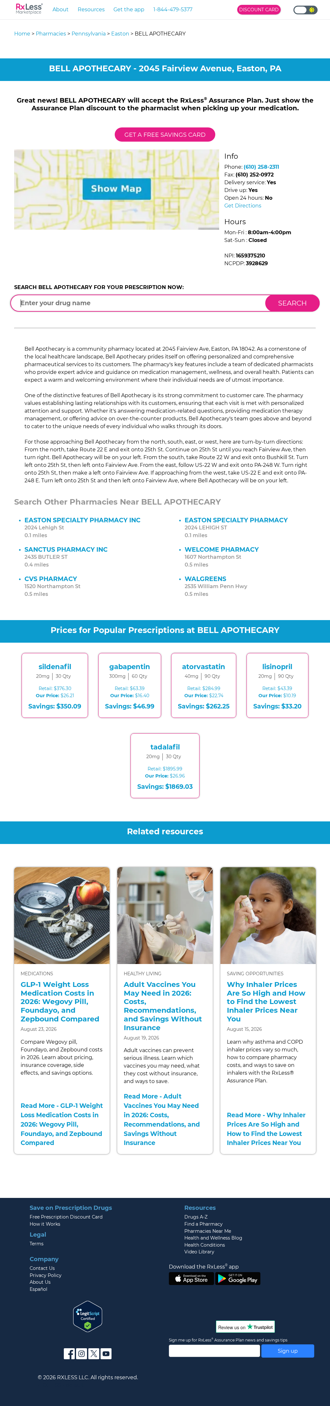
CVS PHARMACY (50, 579)
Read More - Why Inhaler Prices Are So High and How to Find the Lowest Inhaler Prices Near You (266, 1129)
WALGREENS (205, 579)
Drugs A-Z (196, 1217)
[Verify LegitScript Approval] (87, 1316)
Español (38, 1289)
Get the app (128, 9)
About (61, 9)
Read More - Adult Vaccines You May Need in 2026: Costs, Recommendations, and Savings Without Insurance (162, 1119)
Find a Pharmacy (203, 1224)
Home (22, 34)
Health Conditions (204, 1245)
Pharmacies (51, 34)
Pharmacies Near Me (207, 1231)
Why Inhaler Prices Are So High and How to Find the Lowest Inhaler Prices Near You (266, 1002)
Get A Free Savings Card (165, 134)
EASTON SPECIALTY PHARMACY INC (82, 520)
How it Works (45, 1224)
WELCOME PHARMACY (222, 549)
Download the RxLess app (204, 1266)
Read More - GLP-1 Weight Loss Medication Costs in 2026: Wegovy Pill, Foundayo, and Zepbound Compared (62, 1124)
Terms (37, 1244)
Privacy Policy (46, 1275)
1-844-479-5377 (172, 9)
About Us (40, 1282)
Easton (120, 34)
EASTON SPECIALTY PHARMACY (236, 520)
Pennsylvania (89, 34)
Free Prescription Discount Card (66, 1217)
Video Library (199, 1252)
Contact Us (42, 1268)
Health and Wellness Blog (213, 1238)
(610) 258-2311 (261, 167)
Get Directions (242, 206)
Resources (91, 9)
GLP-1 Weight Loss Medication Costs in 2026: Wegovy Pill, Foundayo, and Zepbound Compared (60, 1002)
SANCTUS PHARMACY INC (66, 549)
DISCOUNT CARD (259, 10)
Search (292, 303)
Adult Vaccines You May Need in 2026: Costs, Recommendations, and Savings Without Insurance (163, 1006)
